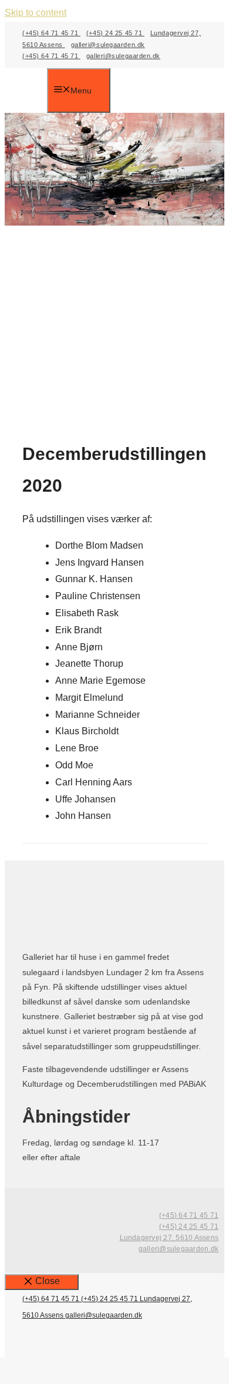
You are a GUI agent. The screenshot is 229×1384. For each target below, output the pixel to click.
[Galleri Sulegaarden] (34, 91)
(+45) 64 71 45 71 (51, 32)
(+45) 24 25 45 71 (115, 32)
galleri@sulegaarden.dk (108, 44)
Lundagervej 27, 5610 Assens (169, 1238)
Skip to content (35, 13)
